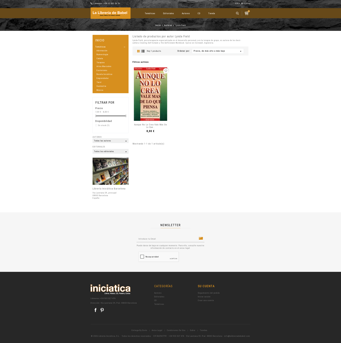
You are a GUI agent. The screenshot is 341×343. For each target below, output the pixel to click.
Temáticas (150, 13)
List (143, 51)
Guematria (101, 86)
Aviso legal (157, 330)
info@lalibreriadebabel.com (237, 336)
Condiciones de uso (176, 330)
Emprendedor (103, 78)
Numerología (102, 54)
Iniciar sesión (204, 297)
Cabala (100, 58)
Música (100, 90)
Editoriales (168, 13)
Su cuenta (206, 286)
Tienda (211, 13)
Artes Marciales (104, 66)
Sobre (192, 330)
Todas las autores (111, 141)
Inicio (99, 40)
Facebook (95, 310)
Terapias (101, 62)
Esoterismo (102, 70)
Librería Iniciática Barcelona (109, 188)
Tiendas (203, 330)
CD (199, 13)
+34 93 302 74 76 (112, 3)
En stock (104, 125)
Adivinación (102, 51)
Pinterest (102, 310)
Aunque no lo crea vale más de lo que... (150, 126)
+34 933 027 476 (108, 298)
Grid (138, 51)
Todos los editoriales (111, 151)
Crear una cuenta (206, 300)
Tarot (99, 82)
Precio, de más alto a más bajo (218, 51)
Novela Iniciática (104, 74)
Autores (186, 13)
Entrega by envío (139, 330)
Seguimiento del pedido (209, 293)
